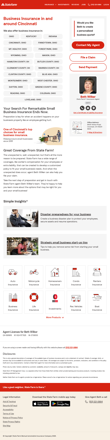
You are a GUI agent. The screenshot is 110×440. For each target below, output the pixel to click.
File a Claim (88, 57)
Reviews (75, 4)
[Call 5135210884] (82, 108)
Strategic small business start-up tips (64, 242)
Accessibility (8, 410)
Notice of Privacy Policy (13, 418)
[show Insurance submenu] (55, 4)
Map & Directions (95, 132)
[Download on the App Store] (41, 404)
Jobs (83, 4)
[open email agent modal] (88, 108)
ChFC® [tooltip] (88, 103)
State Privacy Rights (11, 422)
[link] (9, 4)
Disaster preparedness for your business (66, 214)
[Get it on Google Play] (60, 404)
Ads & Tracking (9, 402)
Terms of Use (8, 414)
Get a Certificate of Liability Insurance (88, 113)
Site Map (6, 426)
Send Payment (88, 67)
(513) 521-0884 (96, 4)
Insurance (49, 4)
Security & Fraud (10, 406)
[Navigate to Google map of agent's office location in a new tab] (93, 108)
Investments (63, 4)
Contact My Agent (88, 45)
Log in (106, 4)
